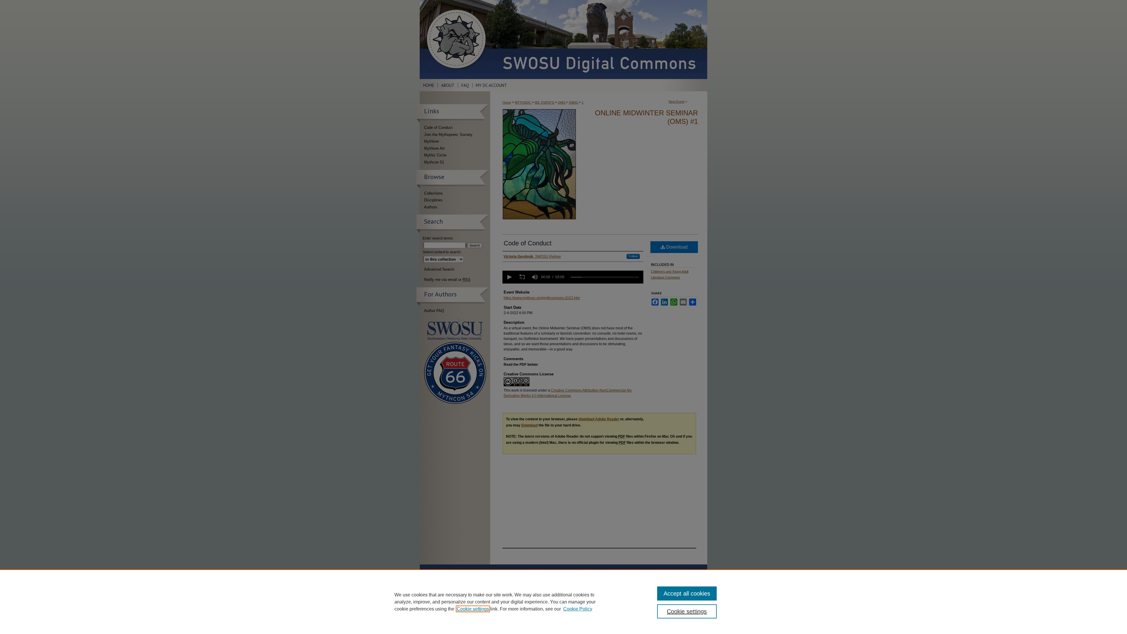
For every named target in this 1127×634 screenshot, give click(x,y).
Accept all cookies (687, 593)
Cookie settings (473, 608)
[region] (563, 601)
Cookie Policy (577, 608)
